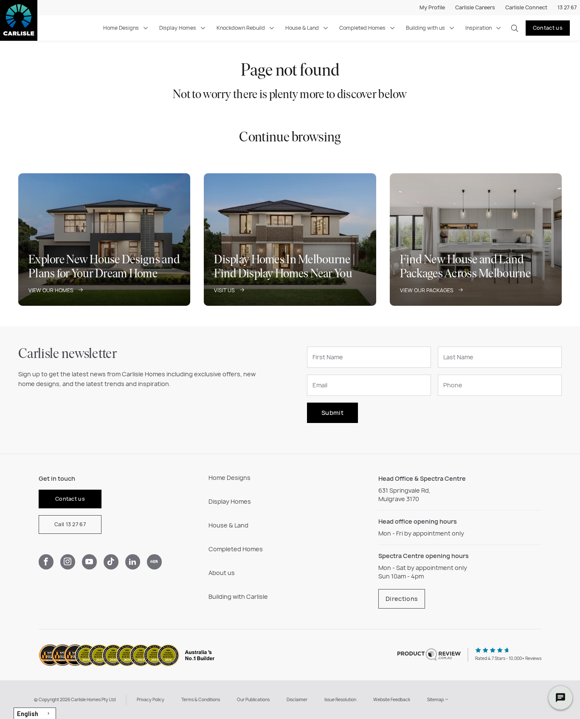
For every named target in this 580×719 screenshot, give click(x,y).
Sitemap (436, 699)
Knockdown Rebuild (241, 27)
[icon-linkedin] (132, 562)
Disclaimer (297, 699)
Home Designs (121, 27)
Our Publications (253, 699)
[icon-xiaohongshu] (154, 562)
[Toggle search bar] (514, 28)
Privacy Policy (150, 699)
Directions (402, 599)
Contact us (548, 27)
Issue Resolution (340, 699)
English (27, 713)
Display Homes (177, 27)
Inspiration (478, 27)
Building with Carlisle (238, 596)
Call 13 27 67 (70, 524)
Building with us (425, 27)
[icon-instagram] (67, 562)
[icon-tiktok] (111, 562)
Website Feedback (391, 699)
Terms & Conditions (200, 699)
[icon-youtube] (89, 562)
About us (221, 573)
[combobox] (35, 713)
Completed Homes (362, 27)
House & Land (302, 27)
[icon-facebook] (46, 562)
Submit (332, 413)
